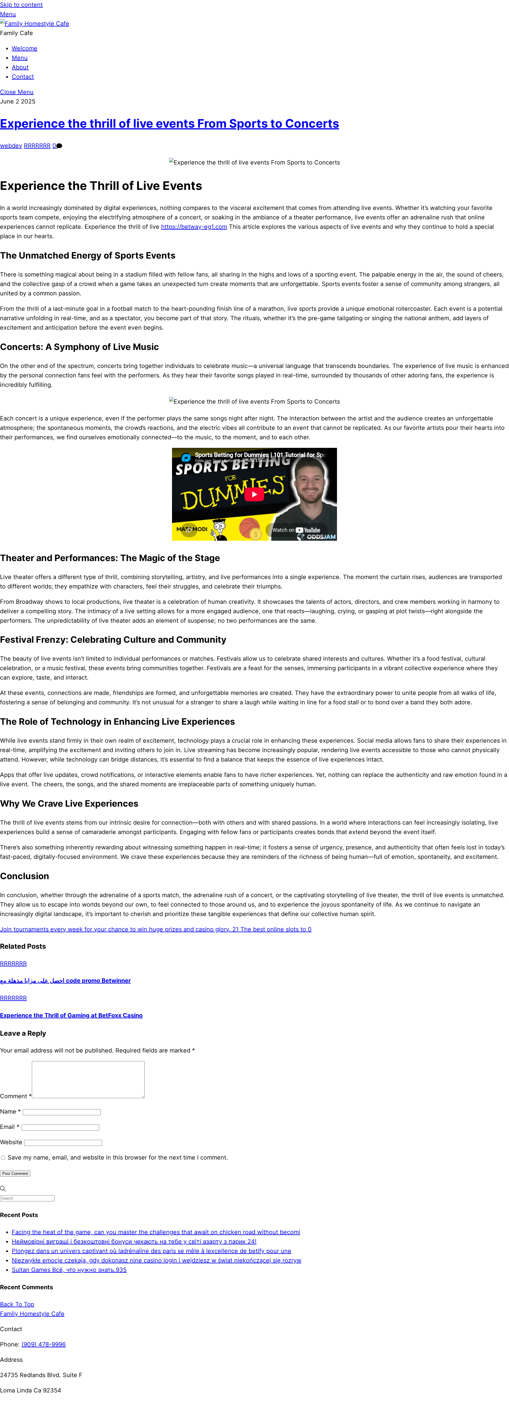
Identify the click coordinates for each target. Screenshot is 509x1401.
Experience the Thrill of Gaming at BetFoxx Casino (71, 1015)
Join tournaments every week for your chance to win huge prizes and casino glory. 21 (119, 929)
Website (11, 1142)
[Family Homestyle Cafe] (34, 23)
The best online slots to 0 (275, 929)
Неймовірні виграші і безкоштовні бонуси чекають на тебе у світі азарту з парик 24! (134, 1241)
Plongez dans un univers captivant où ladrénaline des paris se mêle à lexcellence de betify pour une (151, 1250)
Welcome (24, 48)
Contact (23, 76)
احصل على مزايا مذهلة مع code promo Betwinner (65, 980)
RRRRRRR (37, 145)
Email (9, 1126)
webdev (11, 145)
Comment (16, 1096)
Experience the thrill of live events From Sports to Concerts (169, 123)
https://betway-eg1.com (194, 226)
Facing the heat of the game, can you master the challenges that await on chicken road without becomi (156, 1232)
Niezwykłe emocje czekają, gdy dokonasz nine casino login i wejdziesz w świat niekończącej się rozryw (156, 1260)
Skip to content (21, 4)
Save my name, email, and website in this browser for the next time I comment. (118, 1157)
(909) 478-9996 (44, 1344)
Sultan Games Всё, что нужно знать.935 (69, 1269)
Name (10, 1111)
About (20, 67)
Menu (20, 57)
